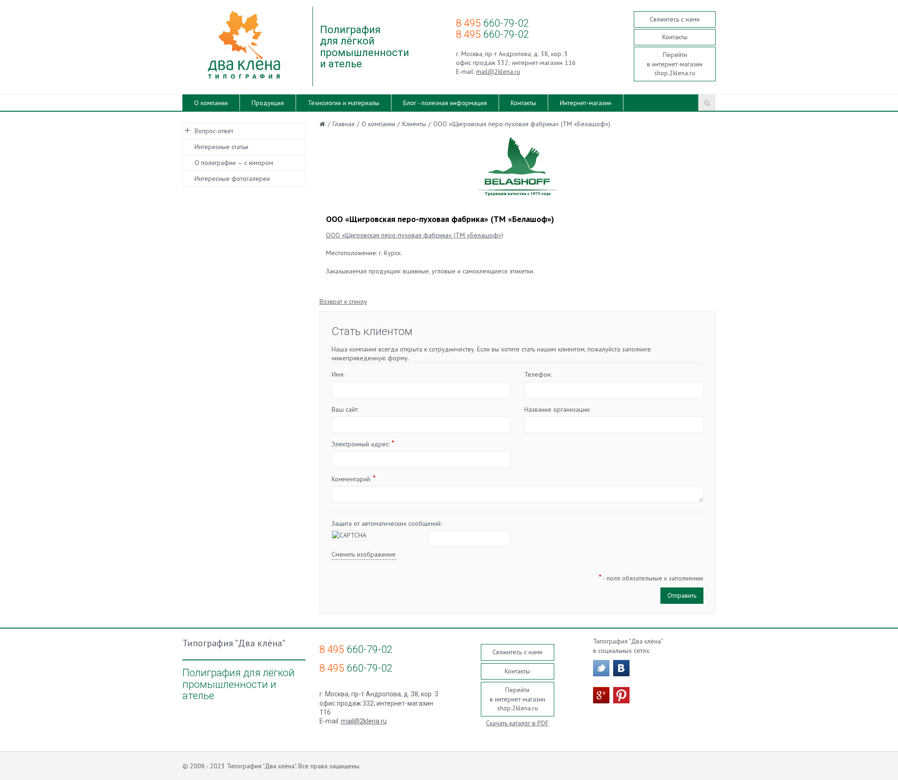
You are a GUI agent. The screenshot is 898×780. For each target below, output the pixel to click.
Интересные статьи (221, 147)
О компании (211, 103)
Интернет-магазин (585, 103)
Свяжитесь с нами (675, 19)
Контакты (675, 37)
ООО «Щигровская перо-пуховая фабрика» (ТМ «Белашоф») (414, 235)
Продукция (268, 103)
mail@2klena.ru (498, 71)
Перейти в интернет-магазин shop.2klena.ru (674, 63)
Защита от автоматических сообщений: (387, 523)
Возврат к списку (343, 301)
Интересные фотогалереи (232, 178)
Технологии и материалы (343, 103)
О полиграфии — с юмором (234, 162)
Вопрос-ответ (214, 131)
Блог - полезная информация (445, 103)
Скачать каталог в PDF (517, 723)
